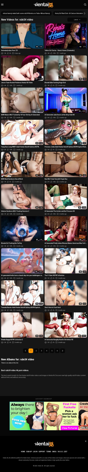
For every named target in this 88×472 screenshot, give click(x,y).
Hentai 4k (40, 466)
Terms (48, 451)
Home (23, 451)
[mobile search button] (85, 4)
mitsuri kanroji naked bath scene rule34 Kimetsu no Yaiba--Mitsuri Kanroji (26, 13)
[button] (84, 13)
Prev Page (25, 350)
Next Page (62, 350)
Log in (35, 451)
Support (42, 451)
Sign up (29, 451)
